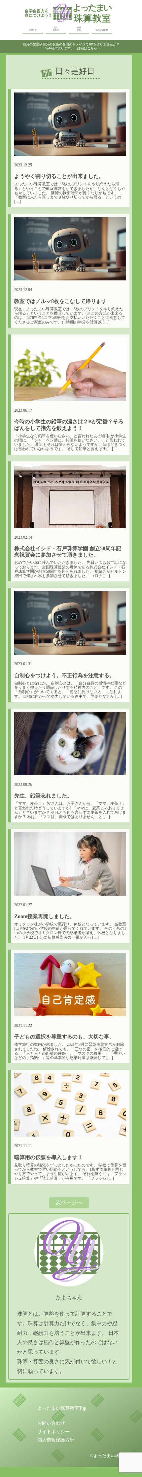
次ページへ (69, 1202)
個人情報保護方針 (55, 1440)
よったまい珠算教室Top (61, 1408)
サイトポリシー (53, 1431)
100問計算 (78, 29)
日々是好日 (56, 29)
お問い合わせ (102, 30)
